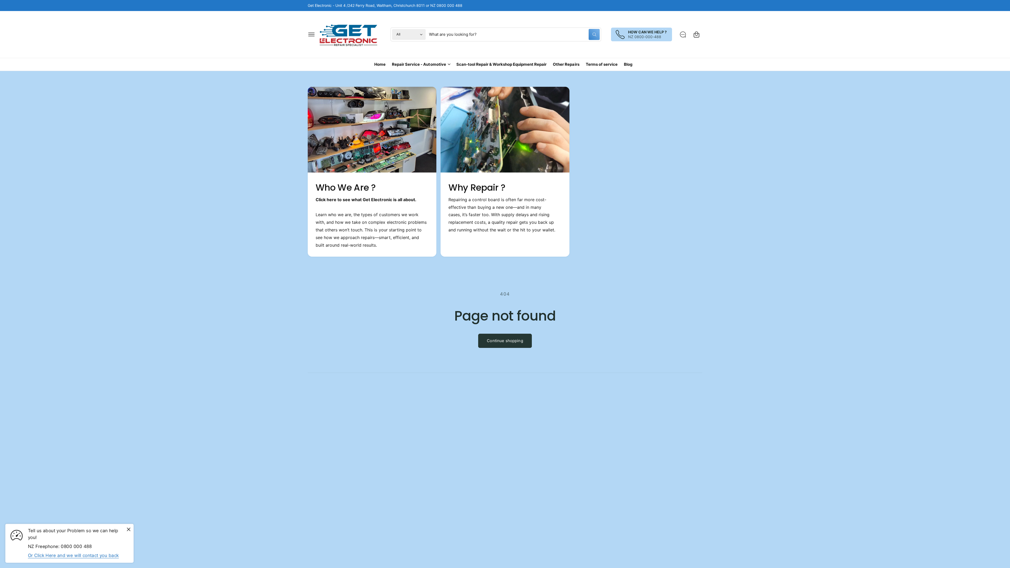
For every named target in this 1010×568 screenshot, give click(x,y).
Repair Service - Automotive (419, 64)
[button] (311, 34)
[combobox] (514, 34)
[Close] (128, 529)
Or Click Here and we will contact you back (73, 555)
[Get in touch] (683, 34)
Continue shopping (505, 340)
